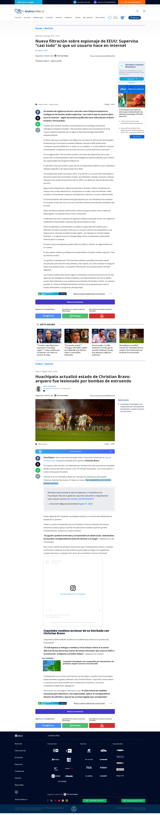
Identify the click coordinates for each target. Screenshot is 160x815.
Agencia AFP (43, 50)
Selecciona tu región (26, 2)
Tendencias (68, 18)
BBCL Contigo (100, 18)
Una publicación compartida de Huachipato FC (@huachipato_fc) (73, 622)
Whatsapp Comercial (96, 800)
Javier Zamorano (49, 386)
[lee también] (52, 665)
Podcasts (18, 18)
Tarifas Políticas (20, 799)
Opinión (77, 18)
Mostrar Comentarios (75, 302)
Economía (49, 18)
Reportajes (19, 785)
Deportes (59, 18)
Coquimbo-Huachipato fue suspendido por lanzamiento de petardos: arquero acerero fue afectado (88, 662)
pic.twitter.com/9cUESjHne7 (80, 499)
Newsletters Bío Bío (83, 2)
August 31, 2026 (85, 503)
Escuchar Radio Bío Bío (132, 2)
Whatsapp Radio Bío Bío (135, 801)
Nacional (27, 18)
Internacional (38, 18)
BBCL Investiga (88, 18)
